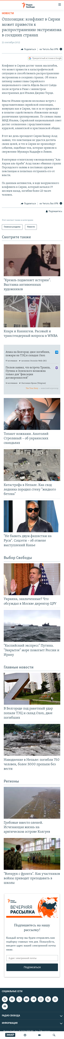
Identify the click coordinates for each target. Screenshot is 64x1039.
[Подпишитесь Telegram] (34, 999)
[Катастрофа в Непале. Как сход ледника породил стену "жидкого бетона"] (32, 465)
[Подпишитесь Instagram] (41, 999)
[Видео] (39, 1035)
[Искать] (54, 1035)
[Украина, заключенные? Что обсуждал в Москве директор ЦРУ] (32, 579)
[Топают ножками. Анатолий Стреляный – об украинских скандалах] (32, 414)
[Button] (28, 49)
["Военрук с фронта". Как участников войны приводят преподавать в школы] (32, 854)
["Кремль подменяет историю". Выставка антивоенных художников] (32, 260)
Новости (8, 13)
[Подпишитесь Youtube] (26, 999)
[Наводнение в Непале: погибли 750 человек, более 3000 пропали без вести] (32, 740)
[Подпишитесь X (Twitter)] (19, 999)
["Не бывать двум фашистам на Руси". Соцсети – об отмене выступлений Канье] (32, 516)
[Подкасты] (55, 999)
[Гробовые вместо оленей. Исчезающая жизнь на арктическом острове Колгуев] (32, 803)
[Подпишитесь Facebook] (12, 999)
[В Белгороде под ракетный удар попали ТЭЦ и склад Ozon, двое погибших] (32, 689)
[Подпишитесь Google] (5, 999)
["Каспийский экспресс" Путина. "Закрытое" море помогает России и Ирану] (32, 626)
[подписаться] (5, 1006)
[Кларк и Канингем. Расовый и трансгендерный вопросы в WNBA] (32, 311)
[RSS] (48, 999)
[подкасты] (25, 1035)
